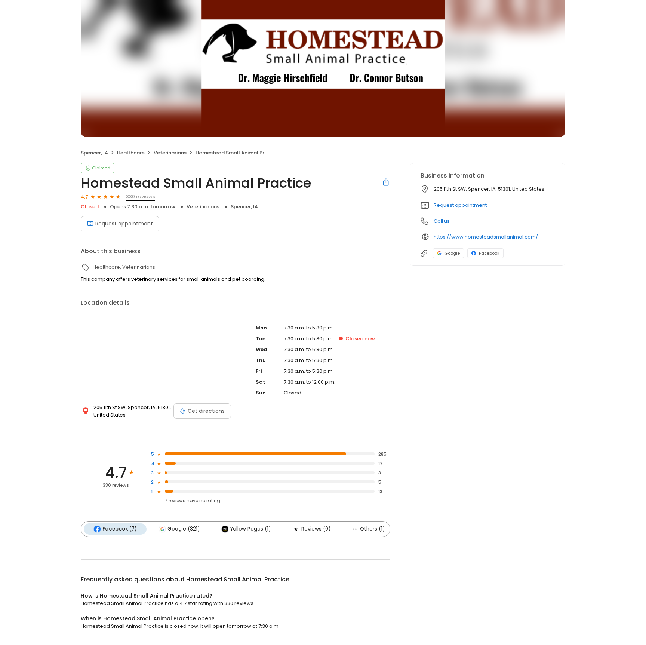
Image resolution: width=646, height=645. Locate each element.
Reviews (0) (315, 528)
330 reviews (140, 196)
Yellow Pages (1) (250, 528)
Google (452, 253)
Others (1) (372, 528)
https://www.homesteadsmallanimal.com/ (486, 236)
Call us (442, 221)
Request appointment (124, 223)
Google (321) (183, 528)
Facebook (489, 253)
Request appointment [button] (460, 205)
